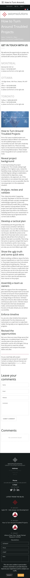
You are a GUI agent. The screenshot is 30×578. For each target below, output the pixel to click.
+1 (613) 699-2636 (10, 85)
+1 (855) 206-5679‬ (11, 100)
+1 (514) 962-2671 (10, 69)
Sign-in (22, 6)
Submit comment (9, 419)
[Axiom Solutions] (15, 460)
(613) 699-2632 (7, 482)
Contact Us (9, 37)
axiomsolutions (15, 464)
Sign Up (16, 6)
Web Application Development (15, 476)
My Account (9, 6)
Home (3, 37)
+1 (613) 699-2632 (10, 87)
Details (9, 575)
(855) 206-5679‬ (22, 482)
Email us (19, 363)
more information (15, 487)
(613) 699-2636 (15, 482)
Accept (21, 575)
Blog (15, 37)
